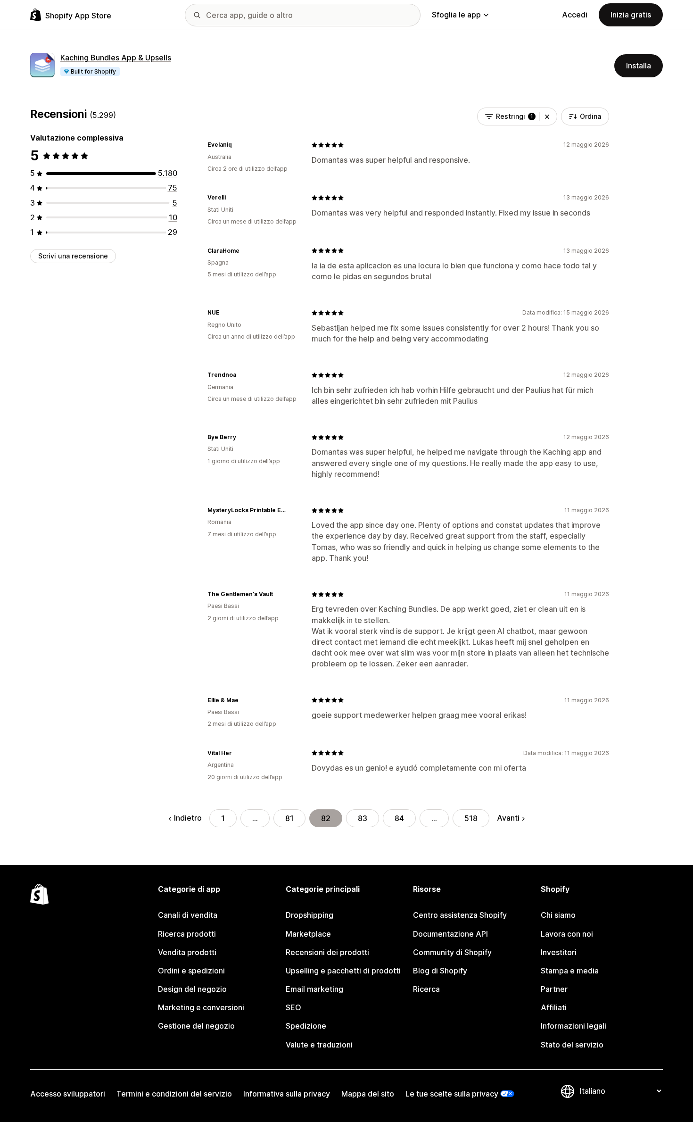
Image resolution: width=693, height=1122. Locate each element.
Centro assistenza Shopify (460, 915)
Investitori (559, 952)
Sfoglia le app (456, 14)
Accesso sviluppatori (67, 1093)
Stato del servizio (572, 1044)
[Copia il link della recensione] (237, 145)
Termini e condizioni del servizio (174, 1093)
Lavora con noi (567, 934)
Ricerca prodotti (187, 934)
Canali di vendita (187, 915)
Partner (554, 989)
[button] (547, 116)
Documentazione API (450, 934)
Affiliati (554, 1007)
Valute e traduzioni (319, 1044)
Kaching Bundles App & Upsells (115, 57)
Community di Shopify (452, 952)
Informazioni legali (573, 1026)
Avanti (508, 818)
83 (362, 818)
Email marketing (314, 989)
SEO (293, 1007)
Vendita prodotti (187, 952)
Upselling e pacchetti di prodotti (343, 970)
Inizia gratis (630, 14)
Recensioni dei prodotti (327, 952)
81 (289, 818)
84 (399, 818)
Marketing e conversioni (201, 1007)
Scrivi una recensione (73, 256)
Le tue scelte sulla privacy (451, 1093)
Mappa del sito (367, 1093)
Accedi (574, 14)
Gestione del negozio (196, 1026)
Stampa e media (570, 970)
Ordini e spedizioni (191, 970)
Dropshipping (309, 915)
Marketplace (308, 934)
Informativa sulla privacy (286, 1093)
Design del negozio (192, 989)
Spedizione (306, 1026)
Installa (638, 65)
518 (471, 818)
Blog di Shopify (440, 970)
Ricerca (426, 989)
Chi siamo (558, 915)
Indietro (188, 818)
